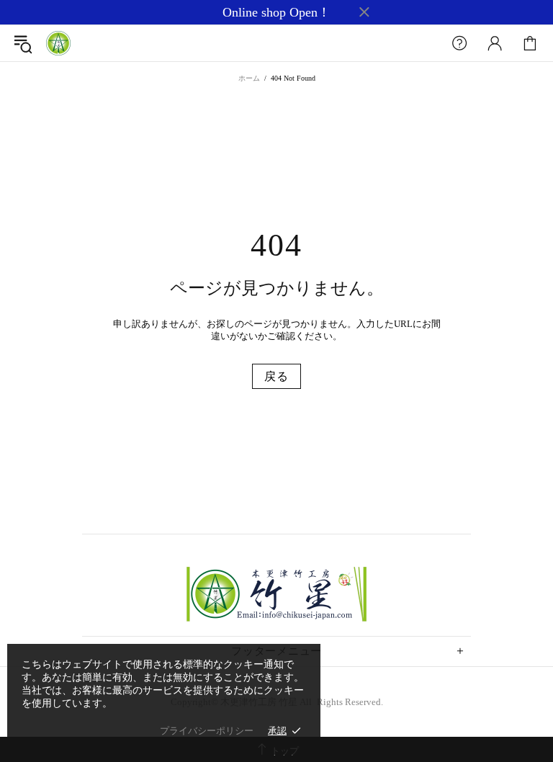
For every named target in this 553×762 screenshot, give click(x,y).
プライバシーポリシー (206, 730)
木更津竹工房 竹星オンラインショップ (58, 43)
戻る (276, 376)
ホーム (249, 78)
